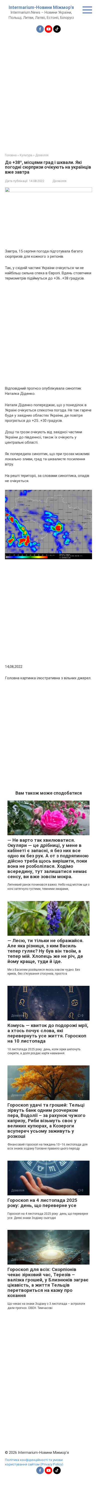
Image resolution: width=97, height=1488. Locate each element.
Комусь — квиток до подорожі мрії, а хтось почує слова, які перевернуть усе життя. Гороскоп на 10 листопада (47, 1033)
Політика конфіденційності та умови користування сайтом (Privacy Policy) (34, 1462)
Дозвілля (59, 181)
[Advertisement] (48, 90)
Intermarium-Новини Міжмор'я (41, 7)
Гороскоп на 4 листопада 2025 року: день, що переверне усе (42, 1202)
